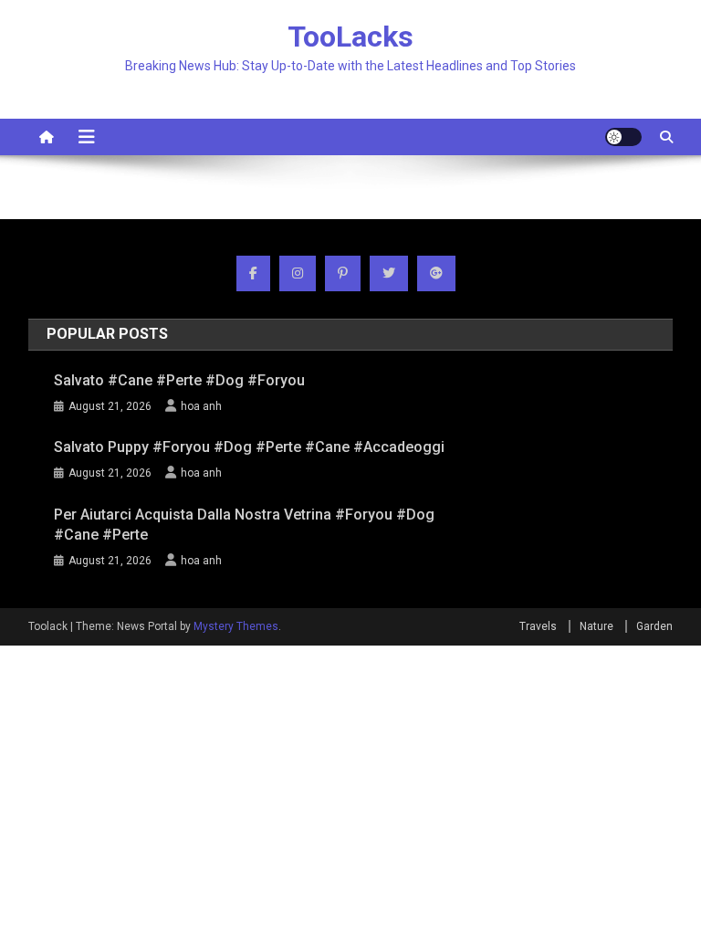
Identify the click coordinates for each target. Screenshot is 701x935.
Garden (654, 626)
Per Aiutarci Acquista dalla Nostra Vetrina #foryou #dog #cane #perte (244, 524)
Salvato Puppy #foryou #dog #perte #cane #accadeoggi (249, 447)
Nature (596, 626)
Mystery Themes (236, 626)
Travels (538, 626)
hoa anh (201, 406)
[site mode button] (623, 137)
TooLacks (350, 36)
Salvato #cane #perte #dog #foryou (179, 380)
